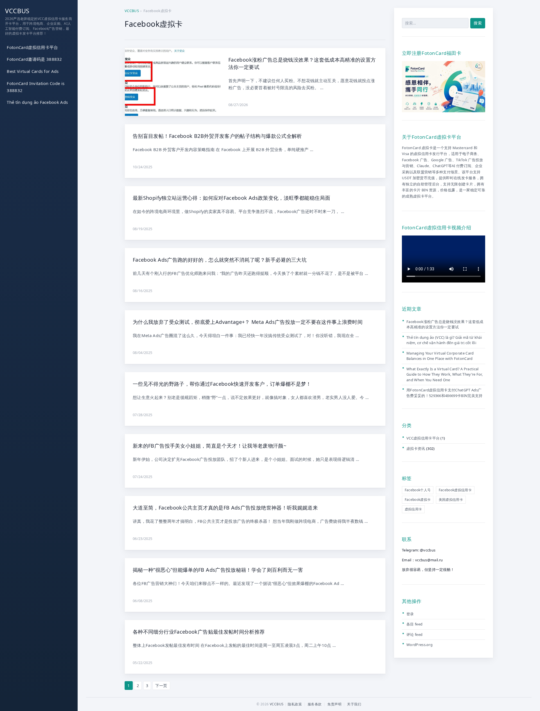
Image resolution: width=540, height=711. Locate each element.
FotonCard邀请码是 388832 (34, 59)
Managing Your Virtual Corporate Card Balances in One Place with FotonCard (440, 356)
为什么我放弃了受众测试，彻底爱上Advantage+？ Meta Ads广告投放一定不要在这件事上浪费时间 (248, 322)
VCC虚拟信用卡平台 (423, 438)
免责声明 (334, 704)
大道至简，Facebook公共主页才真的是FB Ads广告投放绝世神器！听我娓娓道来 (225, 507)
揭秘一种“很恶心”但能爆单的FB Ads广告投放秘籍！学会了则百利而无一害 (218, 569)
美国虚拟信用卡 (451, 499)
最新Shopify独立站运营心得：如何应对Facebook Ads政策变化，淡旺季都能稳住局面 (231, 197)
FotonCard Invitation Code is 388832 (35, 86)
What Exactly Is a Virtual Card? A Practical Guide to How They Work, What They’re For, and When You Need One (444, 374)
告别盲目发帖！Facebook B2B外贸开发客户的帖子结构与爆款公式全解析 (217, 136)
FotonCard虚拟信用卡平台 (32, 47)
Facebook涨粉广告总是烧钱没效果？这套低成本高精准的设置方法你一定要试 (444, 324)
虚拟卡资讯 (415, 448)
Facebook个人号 (418, 490)
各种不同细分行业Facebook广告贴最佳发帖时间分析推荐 (199, 631)
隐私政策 (295, 704)
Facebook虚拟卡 (418, 499)
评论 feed (414, 634)
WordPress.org (419, 644)
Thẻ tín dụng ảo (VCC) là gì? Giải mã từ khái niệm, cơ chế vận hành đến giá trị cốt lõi (444, 340)
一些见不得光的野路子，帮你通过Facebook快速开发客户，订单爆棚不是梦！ (222, 383)
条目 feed (414, 624)
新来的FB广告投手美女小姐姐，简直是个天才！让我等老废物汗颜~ (209, 445)
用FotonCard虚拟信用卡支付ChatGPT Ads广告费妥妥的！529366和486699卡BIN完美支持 (444, 393)
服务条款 (315, 704)
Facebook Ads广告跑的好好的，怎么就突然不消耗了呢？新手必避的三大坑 (220, 259)
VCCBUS (17, 10)
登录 (410, 613)
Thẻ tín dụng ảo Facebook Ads (37, 102)
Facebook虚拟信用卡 (455, 490)
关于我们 (354, 704)
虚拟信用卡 (413, 509)
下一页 (161, 685)
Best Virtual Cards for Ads (32, 71)
